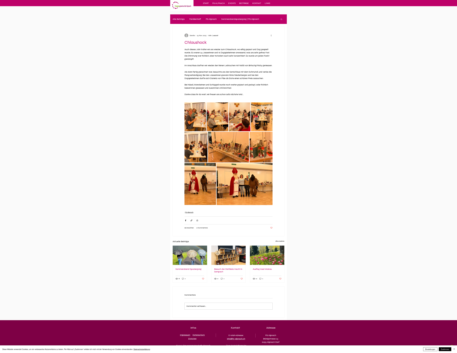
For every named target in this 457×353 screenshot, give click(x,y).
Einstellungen (430, 349)
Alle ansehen (279, 241)
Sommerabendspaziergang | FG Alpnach (240, 19)
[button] (281, 19)
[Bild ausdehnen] (195, 116)
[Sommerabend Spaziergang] (190, 255)
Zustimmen (445, 349)
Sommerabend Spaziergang (188, 269)
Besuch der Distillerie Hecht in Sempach (228, 270)
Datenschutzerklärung (142, 349)
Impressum (185, 335)
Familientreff (195, 19)
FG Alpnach (211, 19)
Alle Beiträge (179, 19)
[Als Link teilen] (191, 220)
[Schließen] (454, 349)
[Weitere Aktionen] (271, 35)
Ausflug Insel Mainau (262, 269)
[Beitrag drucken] (197, 220)
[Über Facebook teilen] (185, 220)
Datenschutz (199, 335)
